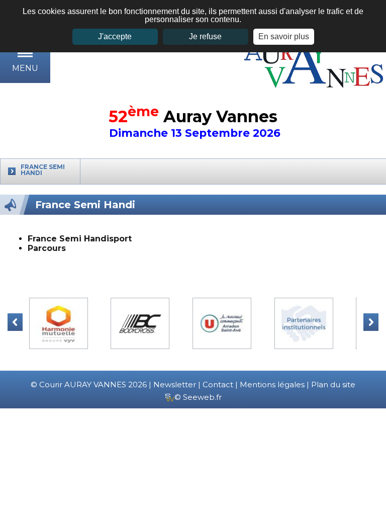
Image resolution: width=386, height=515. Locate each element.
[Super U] (222, 323)
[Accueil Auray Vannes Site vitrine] (315, 63)
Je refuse (205, 36)
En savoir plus (283, 36)
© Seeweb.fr (198, 397)
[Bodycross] (140, 323)
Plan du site (333, 384)
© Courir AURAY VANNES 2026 (89, 384)
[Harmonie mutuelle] (58, 323)
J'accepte (115, 36)
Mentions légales (272, 384)
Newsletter (174, 384)
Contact (218, 384)
